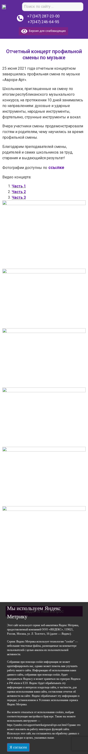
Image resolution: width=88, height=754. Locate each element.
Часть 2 (19, 192)
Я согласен (18, 747)
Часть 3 (19, 197)
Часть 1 (19, 186)
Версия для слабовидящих (46, 31)
